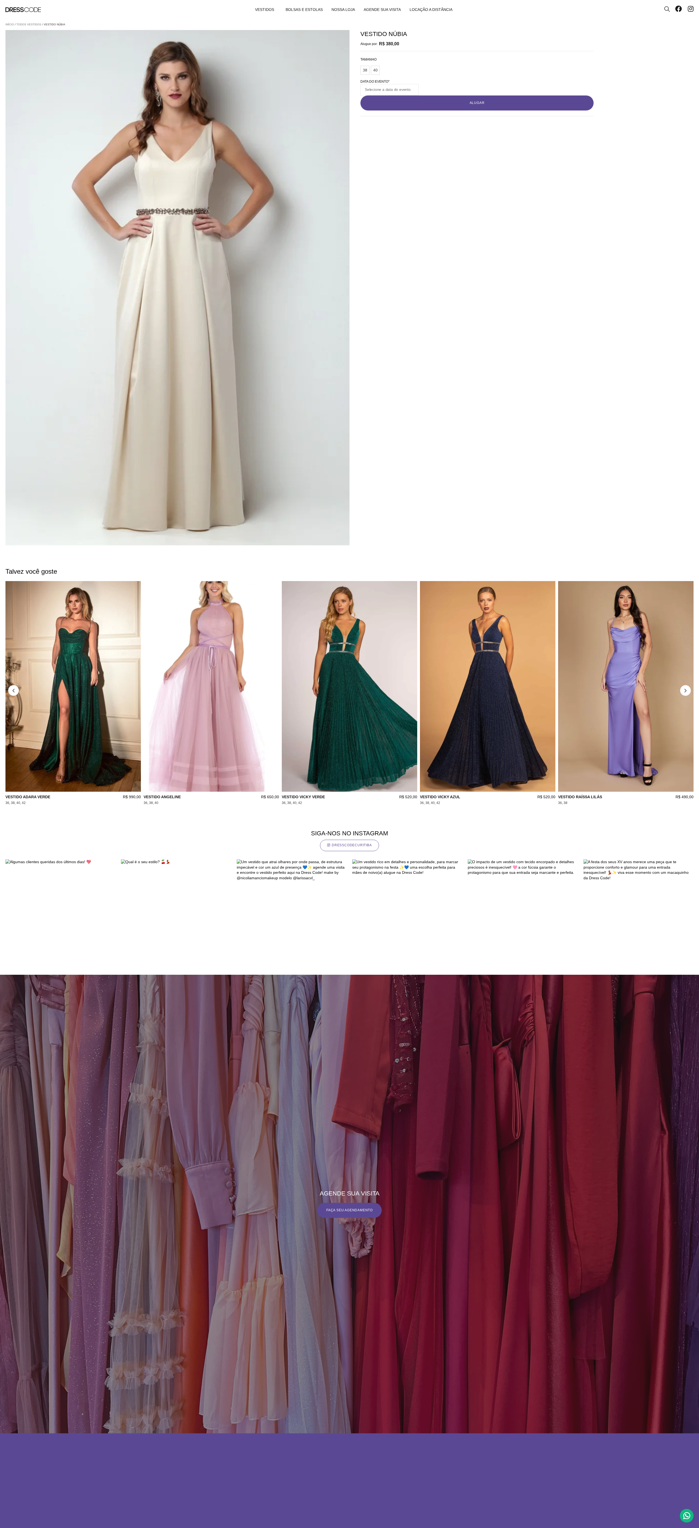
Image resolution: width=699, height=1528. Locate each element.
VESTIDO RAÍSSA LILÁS (580, 797)
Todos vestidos (28, 24)
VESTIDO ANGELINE (162, 797)
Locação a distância (431, 9)
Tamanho (368, 59)
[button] (13, 690)
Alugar (477, 103)
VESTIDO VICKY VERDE (303, 797)
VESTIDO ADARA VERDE (27, 797)
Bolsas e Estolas (304, 9)
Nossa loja (343, 9)
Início (9, 24)
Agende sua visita (382, 9)
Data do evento (375, 81)
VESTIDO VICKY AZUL (440, 797)
